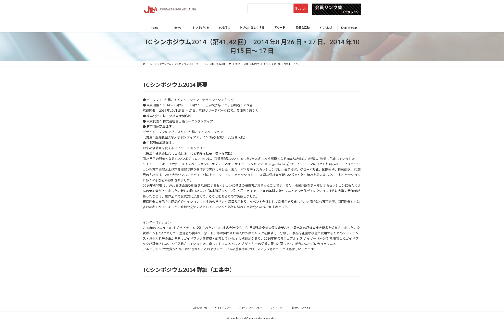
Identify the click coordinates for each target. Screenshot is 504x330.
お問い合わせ (200, 307)
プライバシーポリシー (251, 307)
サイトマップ (277, 307)
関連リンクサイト (301, 307)
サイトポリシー (223, 307)
